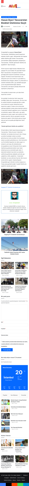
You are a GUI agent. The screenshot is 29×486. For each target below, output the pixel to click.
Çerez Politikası (21, 477)
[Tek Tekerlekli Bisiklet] (5, 429)
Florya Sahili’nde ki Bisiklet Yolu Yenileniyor (20, 449)
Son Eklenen (14, 395)
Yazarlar (19, 480)
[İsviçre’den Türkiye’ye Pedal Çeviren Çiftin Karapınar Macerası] (21, 265)
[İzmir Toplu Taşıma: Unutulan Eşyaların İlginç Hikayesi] (7, 265)
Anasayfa (6, 477)
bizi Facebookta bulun (6, 362)
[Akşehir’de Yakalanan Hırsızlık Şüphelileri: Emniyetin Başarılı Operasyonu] (21, 281)
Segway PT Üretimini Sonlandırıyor (10, 187)
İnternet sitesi (4, 335)
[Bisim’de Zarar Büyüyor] (5, 416)
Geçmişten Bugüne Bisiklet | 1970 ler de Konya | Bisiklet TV (6, 465)
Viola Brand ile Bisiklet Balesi (18, 407)
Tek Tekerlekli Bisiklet (16, 427)
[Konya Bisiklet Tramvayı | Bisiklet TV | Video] (21, 458)
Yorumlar (23, 395)
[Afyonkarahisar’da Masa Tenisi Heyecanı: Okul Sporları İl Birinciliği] (7, 281)
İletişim (23, 480)
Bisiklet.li (25, 475)
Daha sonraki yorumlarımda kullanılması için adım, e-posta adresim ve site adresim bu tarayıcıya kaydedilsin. (14, 344)
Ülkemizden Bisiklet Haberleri (9, 17)
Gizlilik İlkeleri (13, 477)
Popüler (5, 395)
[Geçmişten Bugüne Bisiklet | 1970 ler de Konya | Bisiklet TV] (7, 458)
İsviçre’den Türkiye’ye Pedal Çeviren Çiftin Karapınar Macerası (21, 272)
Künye (14, 480)
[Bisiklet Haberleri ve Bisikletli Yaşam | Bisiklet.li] (14, 6)
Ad (2, 322)
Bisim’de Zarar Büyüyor (17, 413)
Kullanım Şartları (8, 480)
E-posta (3, 328)
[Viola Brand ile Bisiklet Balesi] (5, 409)
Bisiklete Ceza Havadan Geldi (18, 420)
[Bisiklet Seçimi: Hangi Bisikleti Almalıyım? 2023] (5, 402)
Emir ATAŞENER (6, 26)
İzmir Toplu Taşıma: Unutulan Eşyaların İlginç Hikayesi (6, 272)
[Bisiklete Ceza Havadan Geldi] (5, 423)
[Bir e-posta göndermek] (10, 26)
